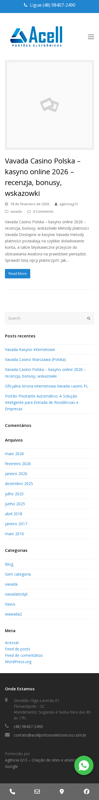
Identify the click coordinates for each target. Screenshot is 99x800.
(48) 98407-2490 (28, 726)
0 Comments (43, 211)
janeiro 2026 (16, 473)
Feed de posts (17, 649)
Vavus (10, 604)
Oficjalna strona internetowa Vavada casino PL (46, 386)
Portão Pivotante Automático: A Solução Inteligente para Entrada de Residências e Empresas (41, 402)
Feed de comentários (24, 655)
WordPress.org (18, 661)
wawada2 (13, 614)
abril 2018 (13, 513)
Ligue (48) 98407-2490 (52, 5)
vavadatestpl (16, 594)
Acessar (12, 642)
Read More (18, 273)
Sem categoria (18, 574)
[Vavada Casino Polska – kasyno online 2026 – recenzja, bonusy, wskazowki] (49, 146)
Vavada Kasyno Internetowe (30, 349)
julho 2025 (14, 493)
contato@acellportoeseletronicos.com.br (50, 735)
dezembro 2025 (19, 483)
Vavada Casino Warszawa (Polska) (35, 359)
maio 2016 (14, 533)
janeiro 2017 (16, 523)
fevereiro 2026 (18, 463)
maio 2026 (14, 453)
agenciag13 (68, 203)
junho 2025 (15, 503)
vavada (16, 211)
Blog (9, 564)
